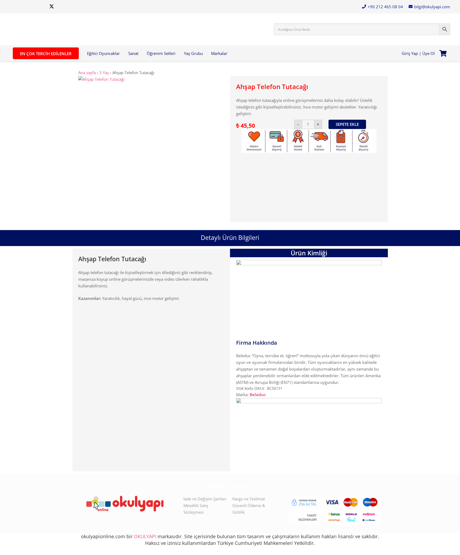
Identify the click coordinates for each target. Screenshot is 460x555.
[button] (122, 53)
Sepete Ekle (347, 124)
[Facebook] (39, 6)
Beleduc (258, 394)
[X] (51, 6)
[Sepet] (443, 53)
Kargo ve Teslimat (248, 498)
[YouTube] (27, 6)
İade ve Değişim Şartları (205, 498)
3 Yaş (104, 72)
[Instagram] (15, 6)
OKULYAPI (145, 536)
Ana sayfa (87, 72)
